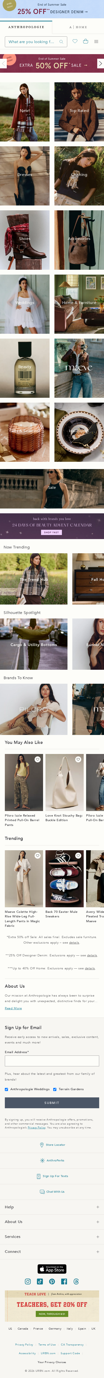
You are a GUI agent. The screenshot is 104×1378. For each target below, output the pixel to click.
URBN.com (48, 1353)
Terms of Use (47, 1344)
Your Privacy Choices (52, 1362)
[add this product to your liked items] (37, 759)
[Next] (99, 63)
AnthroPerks (55, 1160)
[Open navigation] (96, 41)
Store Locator (55, 1144)
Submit (52, 1103)
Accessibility (27, 1353)
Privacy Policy (36, 1127)
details (74, 943)
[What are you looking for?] (61, 42)
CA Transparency (72, 1344)
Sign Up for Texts (55, 1176)
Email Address (16, 1052)
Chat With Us (55, 1191)
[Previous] (4, 63)
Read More (13, 1008)
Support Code (70, 1353)
